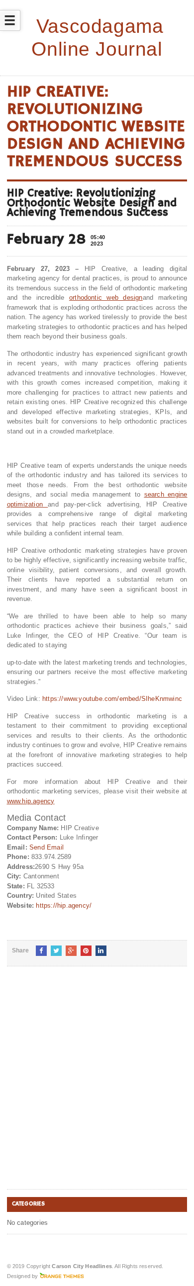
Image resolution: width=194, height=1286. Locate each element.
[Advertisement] (97, 1086)
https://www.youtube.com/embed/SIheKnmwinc (112, 698)
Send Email (46, 847)
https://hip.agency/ (64, 905)
